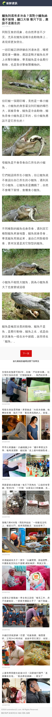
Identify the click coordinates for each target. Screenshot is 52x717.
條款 (20, 713)
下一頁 (26, 353)
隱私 (24, 713)
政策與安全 (13, 713)
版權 (28, 713)
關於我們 (4, 713)
